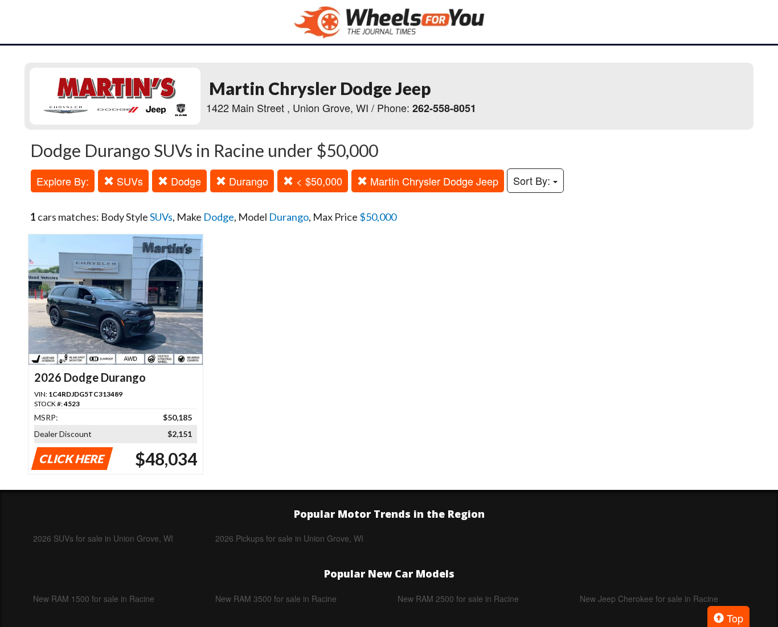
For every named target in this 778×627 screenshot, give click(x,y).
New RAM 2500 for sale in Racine (458, 598)
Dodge (184, 181)
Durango (247, 181)
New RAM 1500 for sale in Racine (93, 598)
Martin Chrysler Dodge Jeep (432, 181)
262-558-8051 (444, 108)
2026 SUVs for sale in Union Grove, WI (103, 538)
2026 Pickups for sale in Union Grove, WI (289, 538)
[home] (389, 22)
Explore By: (62, 181)
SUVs (128, 181)
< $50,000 (317, 181)
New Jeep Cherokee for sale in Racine (649, 598)
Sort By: (533, 180)
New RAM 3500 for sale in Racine (276, 598)
